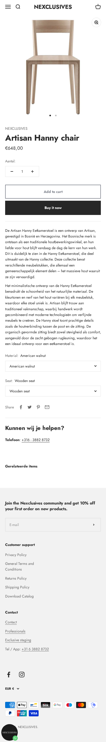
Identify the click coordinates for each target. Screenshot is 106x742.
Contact (11, 622)
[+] (32, 171)
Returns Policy (15, 578)
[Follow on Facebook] (8, 674)
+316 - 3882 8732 (36, 439)
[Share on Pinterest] (38, 407)
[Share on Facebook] (20, 407)
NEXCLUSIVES (16, 128)
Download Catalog (19, 596)
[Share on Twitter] (29, 407)
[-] (11, 171)
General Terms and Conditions (19, 566)
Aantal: (10, 161)
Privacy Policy (15, 554)
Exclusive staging (18, 640)
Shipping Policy (17, 587)
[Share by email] (47, 407)
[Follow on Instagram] (21, 674)
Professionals (15, 631)
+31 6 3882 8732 (35, 649)
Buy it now (53, 207)
